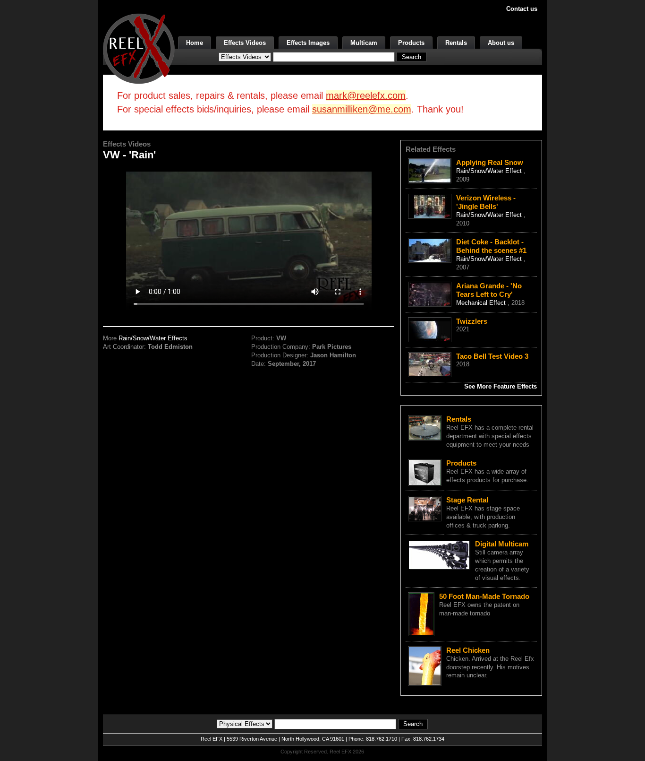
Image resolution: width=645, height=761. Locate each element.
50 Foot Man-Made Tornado (484, 596)
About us (501, 42)
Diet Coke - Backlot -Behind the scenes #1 (491, 246)
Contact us (521, 8)
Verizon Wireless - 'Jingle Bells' (486, 202)
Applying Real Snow (489, 162)
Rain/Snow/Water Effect (490, 170)
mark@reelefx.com (366, 95)
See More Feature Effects (500, 386)
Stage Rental (467, 500)
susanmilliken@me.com (361, 109)
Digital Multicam (501, 544)
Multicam (363, 42)
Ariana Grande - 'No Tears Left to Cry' (489, 290)
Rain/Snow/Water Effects (153, 338)
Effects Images (308, 42)
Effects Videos (245, 42)
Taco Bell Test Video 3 (492, 356)
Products (411, 42)
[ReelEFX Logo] (139, 48)
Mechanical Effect (482, 302)
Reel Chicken (468, 650)
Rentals (456, 42)
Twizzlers (471, 321)
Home (194, 42)
